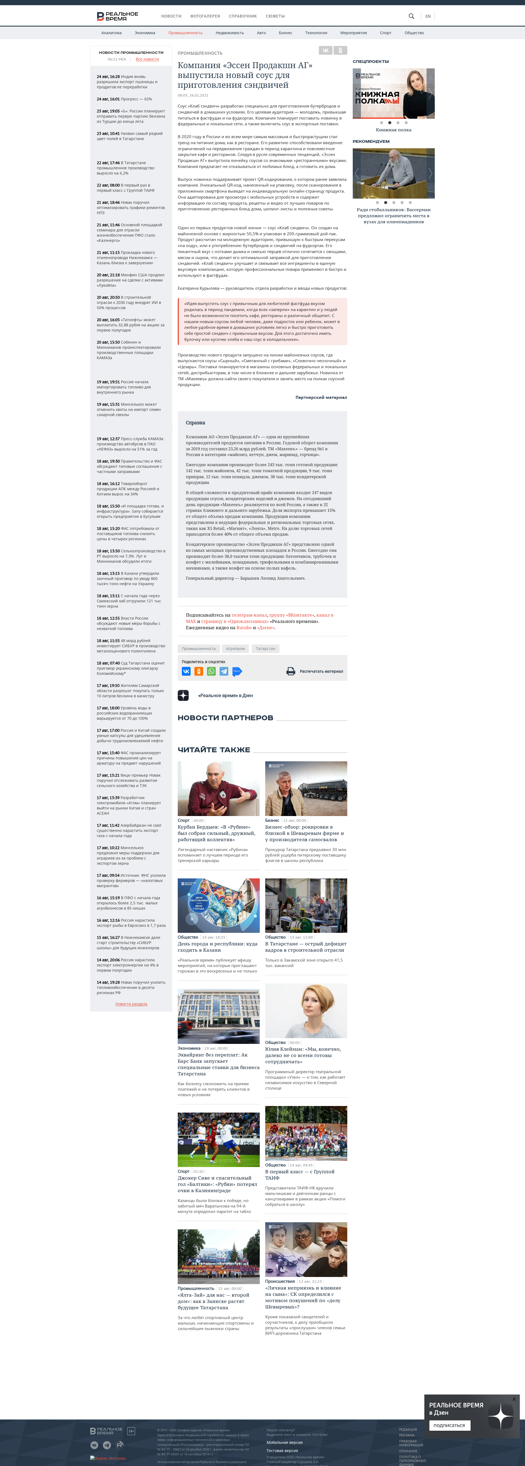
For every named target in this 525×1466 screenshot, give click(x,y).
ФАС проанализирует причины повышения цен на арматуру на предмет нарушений (129, 758)
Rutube (244, 627)
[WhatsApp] (211, 671)
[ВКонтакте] (325, 50)
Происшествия (280, 1281)
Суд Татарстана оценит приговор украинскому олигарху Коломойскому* (131, 668)
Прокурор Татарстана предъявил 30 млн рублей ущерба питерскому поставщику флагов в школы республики (305, 843)
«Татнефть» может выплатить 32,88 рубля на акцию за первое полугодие (131, 325)
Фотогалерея (205, 16)
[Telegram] (224, 671)
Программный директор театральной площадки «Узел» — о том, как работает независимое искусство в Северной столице (305, 1068)
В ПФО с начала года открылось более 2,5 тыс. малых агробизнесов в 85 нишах (128, 903)
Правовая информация (411, 1443)
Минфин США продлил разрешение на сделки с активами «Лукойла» (130, 280)
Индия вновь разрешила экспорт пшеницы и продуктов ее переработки (127, 81)
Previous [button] (357, 93)
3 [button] (398, 123)
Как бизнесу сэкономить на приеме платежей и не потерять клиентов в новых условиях (219, 1074)
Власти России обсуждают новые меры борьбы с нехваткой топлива (129, 623)
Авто (261, 32)
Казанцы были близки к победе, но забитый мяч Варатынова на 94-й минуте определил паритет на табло (217, 1194)
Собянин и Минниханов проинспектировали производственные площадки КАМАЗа (129, 349)
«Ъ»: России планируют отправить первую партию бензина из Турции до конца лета (131, 116)
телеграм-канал (249, 615)
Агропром (235, 648)
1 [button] (381, 123)
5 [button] (410, 202)
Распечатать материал (321, 671)
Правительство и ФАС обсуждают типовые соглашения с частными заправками (129, 466)
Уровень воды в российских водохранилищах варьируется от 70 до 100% (124, 713)
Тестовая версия (282, 1450)
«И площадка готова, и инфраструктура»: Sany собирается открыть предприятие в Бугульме (130, 511)
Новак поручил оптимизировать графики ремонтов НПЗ (131, 207)
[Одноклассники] (340, 50)
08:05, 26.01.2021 (193, 95)
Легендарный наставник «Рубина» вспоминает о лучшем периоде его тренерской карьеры (216, 843)
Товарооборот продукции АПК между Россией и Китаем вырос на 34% (128, 489)
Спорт (386, 32)
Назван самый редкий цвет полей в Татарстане (130, 136)
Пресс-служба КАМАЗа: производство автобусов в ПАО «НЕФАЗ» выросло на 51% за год (130, 444)
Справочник (243, 16)
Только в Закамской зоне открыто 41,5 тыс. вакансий (306, 954)
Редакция (408, 1430)
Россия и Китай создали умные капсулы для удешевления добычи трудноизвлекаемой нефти (131, 735)
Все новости (147, 59)
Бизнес (285, 32)
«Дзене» (266, 627)
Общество (414, 32)
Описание (408, 1451)
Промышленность (185, 32)
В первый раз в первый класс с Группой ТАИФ (125, 187)
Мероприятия (353, 32)
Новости (171, 16)
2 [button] (389, 123)
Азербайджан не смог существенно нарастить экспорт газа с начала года (129, 830)
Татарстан (265, 648)
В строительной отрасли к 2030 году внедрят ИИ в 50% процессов (129, 302)
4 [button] (406, 123)
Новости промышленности (131, 53)
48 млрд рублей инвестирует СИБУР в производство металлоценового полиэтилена (131, 646)
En (428, 16)
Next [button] (431, 93)
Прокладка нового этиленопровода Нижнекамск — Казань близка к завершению (127, 257)
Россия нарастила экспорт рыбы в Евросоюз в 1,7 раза (131, 923)
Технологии (316, 32)
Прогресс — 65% (124, 98)
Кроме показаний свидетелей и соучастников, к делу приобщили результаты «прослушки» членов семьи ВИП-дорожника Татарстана (305, 1310)
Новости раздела (131, 1004)
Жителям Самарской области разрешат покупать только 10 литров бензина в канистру (130, 690)
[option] (394, 93)
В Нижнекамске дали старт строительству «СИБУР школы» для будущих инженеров (128, 942)
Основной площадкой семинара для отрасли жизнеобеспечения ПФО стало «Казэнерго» (129, 232)
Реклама (407, 1435)
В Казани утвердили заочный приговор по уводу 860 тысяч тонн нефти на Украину (128, 578)
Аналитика (111, 32)
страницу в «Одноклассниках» (235, 621)
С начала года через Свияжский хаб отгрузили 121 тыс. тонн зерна (129, 601)
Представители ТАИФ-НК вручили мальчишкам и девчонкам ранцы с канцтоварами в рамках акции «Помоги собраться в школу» (305, 1187)
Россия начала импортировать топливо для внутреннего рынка (124, 387)
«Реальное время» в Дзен (225, 695)
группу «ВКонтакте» (291, 615)
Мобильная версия (285, 1442)
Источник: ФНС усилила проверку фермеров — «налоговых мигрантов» (131, 880)
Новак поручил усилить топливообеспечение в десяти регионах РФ (131, 987)
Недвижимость (230, 32)
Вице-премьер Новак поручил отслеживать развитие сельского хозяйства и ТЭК (129, 780)
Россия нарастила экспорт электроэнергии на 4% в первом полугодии (128, 965)
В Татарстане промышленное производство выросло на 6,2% (125, 168)
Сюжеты (275, 16)
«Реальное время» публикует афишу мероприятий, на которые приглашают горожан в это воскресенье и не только (218, 957)
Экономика (145, 32)
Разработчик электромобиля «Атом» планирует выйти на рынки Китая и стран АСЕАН (129, 805)
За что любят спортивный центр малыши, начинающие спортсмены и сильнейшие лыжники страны (216, 1311)
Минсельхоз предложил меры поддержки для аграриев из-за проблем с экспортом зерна (128, 855)
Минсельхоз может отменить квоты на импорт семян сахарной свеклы (129, 409)
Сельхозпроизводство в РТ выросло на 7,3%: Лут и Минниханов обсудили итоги (131, 556)
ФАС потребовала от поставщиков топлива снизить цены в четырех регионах (128, 533)
